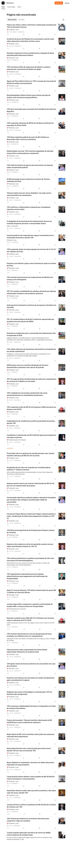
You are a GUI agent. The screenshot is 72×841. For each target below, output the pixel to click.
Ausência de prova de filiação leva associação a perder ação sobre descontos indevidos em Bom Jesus (30, 40)
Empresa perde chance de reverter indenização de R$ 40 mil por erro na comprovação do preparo (30, 484)
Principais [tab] (21, 19)
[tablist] (16, 19)
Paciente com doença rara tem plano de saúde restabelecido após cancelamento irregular (30, 679)
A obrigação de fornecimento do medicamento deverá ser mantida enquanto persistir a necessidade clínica (29, 222)
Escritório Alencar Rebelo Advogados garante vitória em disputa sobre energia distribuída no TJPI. (29, 838)
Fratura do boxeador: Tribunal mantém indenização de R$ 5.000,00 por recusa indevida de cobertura (29, 721)
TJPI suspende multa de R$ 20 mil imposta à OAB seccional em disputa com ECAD (31, 408)
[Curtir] (8, 34)
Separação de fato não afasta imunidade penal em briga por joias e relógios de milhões (31, 639)
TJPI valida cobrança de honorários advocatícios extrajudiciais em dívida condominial (31, 350)
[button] (3, 7)
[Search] (63, 19)
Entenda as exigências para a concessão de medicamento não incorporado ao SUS (31, 334)
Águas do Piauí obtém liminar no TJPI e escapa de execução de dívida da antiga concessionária (31, 82)
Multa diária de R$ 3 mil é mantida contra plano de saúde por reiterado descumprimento (30, 735)
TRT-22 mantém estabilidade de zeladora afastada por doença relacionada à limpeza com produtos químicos (31, 292)
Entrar (67, 3)
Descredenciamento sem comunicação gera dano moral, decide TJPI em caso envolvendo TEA (29, 749)
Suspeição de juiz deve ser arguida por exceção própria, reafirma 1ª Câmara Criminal (29, 469)
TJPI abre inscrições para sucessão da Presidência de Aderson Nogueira (31, 110)
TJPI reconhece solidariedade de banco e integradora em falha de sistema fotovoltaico (31, 707)
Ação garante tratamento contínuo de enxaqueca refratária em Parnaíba (31, 306)
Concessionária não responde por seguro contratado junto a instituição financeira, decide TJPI (30, 236)
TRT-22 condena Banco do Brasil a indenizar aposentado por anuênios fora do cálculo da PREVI (30, 320)
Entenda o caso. (12, 240)
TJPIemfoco (21, 32)
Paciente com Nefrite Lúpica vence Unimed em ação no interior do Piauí (31, 264)
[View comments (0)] (23, 34)
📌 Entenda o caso (13, 29)
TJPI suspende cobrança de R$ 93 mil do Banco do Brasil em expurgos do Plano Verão (30, 124)
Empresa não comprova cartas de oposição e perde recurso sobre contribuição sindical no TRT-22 (30, 545)
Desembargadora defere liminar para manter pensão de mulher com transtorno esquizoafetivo (28, 96)
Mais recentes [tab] (12, 19)
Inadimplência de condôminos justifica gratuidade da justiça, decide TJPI (31, 422)
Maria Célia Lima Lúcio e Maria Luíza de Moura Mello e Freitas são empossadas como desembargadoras (28, 564)
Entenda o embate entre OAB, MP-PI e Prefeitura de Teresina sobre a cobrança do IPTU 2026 (30, 619)
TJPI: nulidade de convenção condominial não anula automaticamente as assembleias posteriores (27, 394)
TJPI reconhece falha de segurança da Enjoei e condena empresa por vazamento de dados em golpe (28, 68)
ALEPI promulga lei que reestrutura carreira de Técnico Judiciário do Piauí (28, 180)
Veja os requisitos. (12, 226)
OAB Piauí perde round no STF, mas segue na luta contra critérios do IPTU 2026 (30, 624)
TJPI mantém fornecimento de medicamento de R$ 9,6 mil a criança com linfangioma (30, 278)
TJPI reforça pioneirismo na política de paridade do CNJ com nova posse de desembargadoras (30, 559)
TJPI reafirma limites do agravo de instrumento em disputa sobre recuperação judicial (30, 166)
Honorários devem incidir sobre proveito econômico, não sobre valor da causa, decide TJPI (31, 792)
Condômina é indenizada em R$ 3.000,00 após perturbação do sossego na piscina (31, 436)
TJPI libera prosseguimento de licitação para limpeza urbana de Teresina (30, 531)
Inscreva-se (58, 3)
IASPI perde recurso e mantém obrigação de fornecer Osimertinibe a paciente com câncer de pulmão (27, 366)
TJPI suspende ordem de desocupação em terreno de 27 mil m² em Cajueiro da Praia (31, 250)
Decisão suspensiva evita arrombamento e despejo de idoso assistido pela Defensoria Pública (30, 54)
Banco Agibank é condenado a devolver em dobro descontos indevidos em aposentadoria (30, 764)
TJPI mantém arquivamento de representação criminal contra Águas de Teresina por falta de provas (29, 473)
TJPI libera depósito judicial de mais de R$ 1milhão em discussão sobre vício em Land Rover (28, 138)
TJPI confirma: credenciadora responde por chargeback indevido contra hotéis (28, 208)
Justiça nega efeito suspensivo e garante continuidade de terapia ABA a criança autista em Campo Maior (30, 605)
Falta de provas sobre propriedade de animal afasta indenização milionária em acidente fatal (27, 651)
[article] (36, 30)
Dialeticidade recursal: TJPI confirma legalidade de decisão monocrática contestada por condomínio (30, 152)
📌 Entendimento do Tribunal (16, 440)
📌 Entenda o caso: (13, 268)
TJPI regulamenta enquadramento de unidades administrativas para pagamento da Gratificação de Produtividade (27, 576)
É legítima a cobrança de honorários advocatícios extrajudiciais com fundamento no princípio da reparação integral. (28, 355)
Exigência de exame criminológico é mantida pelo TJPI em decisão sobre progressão (29, 693)
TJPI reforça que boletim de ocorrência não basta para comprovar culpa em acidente (28, 820)
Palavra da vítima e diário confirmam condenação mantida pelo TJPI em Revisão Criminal (31, 26)
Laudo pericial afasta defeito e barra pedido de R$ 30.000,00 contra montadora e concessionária (31, 778)
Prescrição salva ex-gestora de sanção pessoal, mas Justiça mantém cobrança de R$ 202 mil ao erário (30, 454)
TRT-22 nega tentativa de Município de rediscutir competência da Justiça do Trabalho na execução (31, 380)
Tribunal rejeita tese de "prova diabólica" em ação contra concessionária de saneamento (29, 194)
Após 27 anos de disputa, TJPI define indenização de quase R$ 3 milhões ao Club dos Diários (31, 591)
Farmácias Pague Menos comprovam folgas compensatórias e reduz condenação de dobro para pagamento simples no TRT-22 (31, 516)
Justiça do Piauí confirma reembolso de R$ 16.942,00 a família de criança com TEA (31, 806)
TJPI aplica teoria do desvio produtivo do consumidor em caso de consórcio (31, 665)
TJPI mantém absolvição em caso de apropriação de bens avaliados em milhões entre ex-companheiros (29, 635)
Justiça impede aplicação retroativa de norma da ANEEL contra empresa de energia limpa (29, 834)
